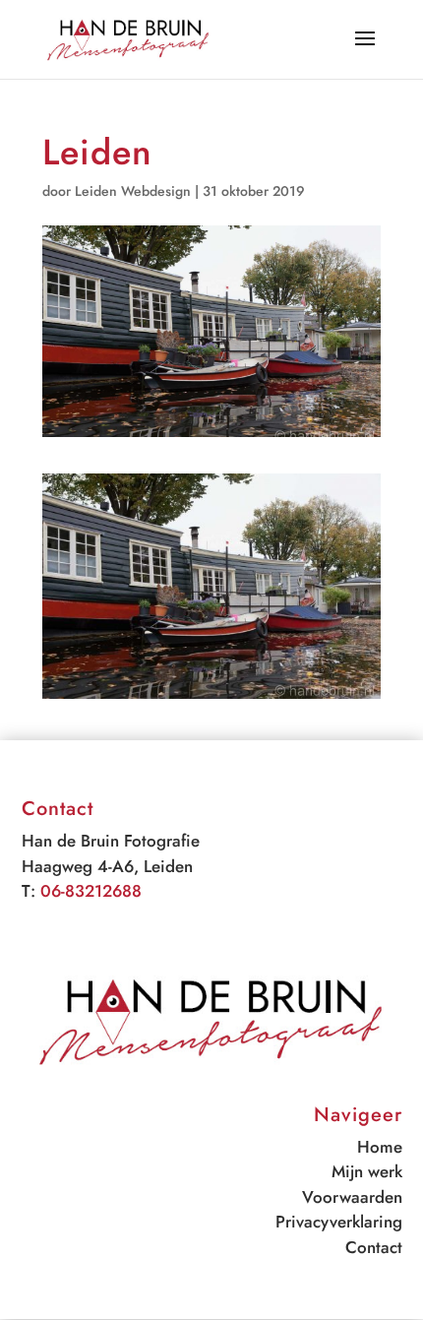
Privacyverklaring (338, 1221)
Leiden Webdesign (133, 191)
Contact (373, 1247)
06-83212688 (91, 891)
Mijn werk (367, 1171)
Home (379, 1147)
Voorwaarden (352, 1197)
